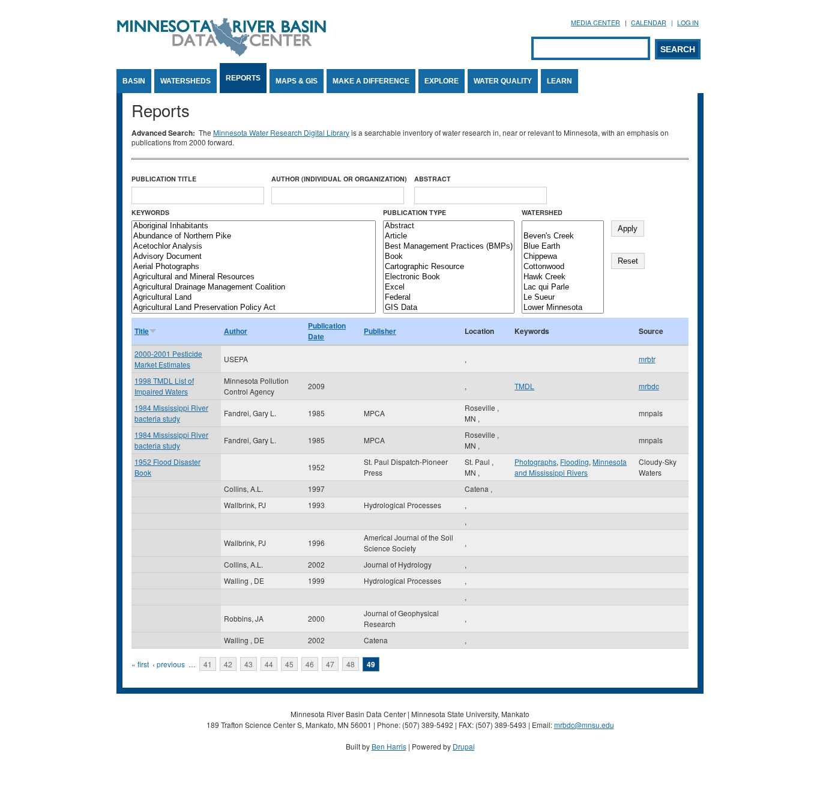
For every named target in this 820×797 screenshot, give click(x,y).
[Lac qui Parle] (562, 287)
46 (310, 664)
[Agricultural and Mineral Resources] (253, 277)
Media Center (595, 22)
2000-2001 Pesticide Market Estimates (168, 358)
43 (248, 664)
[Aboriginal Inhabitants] (253, 226)
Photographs (535, 461)
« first (140, 664)
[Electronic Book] (449, 277)
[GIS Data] (449, 308)
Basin (133, 81)
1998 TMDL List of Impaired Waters (164, 385)
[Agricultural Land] (253, 297)
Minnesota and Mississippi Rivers (570, 466)
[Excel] (449, 287)
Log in (688, 22)
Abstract (432, 178)
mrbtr (647, 359)
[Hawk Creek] (562, 277)
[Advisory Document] (253, 257)
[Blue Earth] (562, 246)
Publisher (380, 331)
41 (207, 664)
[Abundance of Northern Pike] (253, 236)
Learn (559, 81)
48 (350, 664)
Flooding (574, 461)
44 (269, 664)
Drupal (464, 746)
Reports (243, 78)
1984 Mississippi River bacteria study (171, 412)
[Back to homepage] (221, 53)
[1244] (562, 226)
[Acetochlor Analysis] (253, 246)
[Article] (449, 236)
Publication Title (163, 178)
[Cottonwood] (562, 267)
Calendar (648, 22)
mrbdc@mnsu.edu (584, 725)
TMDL (524, 386)
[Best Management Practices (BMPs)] (449, 246)
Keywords (150, 212)
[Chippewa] (562, 257)
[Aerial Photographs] (253, 267)
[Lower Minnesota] (562, 308)
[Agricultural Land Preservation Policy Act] (253, 308)
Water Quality (503, 81)
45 (289, 664)
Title (141, 331)
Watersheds (185, 81)
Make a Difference (371, 81)
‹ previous (168, 664)
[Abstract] (449, 226)
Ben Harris (389, 746)
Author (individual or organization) (339, 178)
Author (235, 331)
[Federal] (449, 297)
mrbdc (649, 386)
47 (330, 664)
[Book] (449, 257)
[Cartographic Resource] (449, 267)
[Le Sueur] (562, 297)
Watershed (542, 212)
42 (228, 664)
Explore (441, 81)
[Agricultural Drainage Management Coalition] (253, 287)
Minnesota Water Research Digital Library (281, 132)
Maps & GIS (297, 81)
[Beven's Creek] (562, 236)
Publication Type (414, 212)
